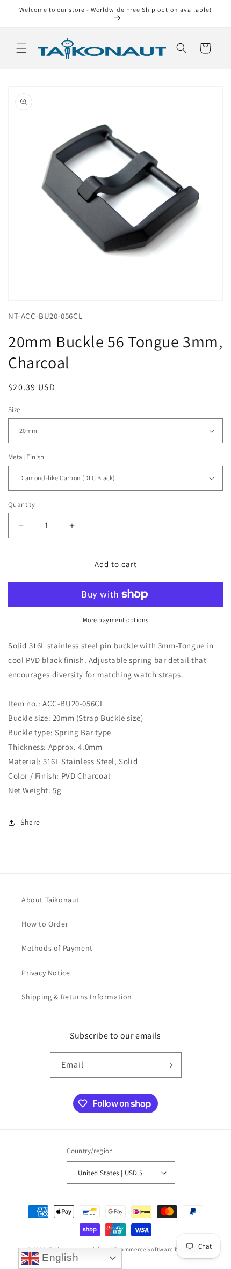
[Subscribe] (169, 1065)
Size (14, 409)
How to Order (44, 924)
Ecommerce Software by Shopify (159, 1249)
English (58, 1257)
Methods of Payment (57, 948)
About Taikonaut (50, 900)
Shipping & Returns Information (76, 997)
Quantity (21, 504)
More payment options (116, 620)
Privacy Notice (45, 972)
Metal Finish (26, 456)
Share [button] (30, 822)
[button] (21, 48)
